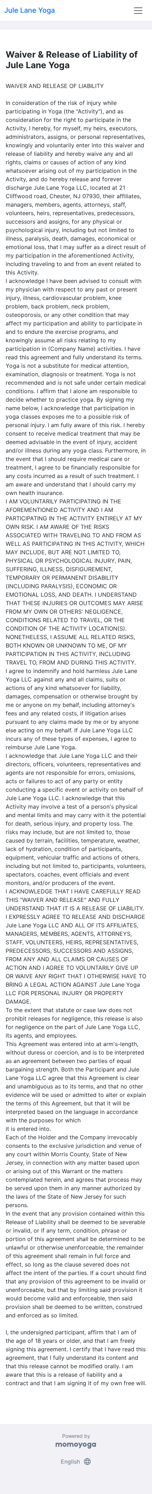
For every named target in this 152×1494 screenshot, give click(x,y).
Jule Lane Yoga (29, 10)
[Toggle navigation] (138, 10)
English (76, 1461)
